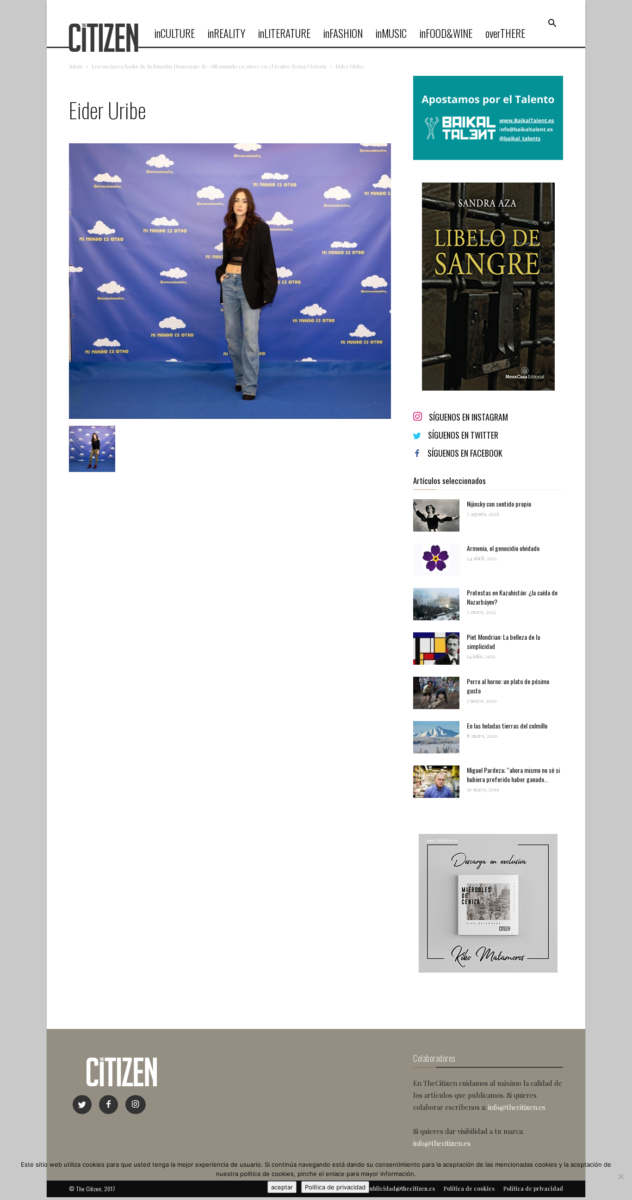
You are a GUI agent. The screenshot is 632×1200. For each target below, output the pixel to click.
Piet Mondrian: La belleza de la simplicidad (503, 641)
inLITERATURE (284, 33)
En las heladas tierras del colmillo (507, 725)
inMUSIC (391, 33)
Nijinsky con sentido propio (499, 503)
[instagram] (135, 1104)
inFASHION (343, 33)
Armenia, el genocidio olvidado (503, 548)
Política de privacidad (335, 1187)
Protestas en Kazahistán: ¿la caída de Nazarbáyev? (512, 597)
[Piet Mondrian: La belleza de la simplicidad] (436, 648)
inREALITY (226, 33)
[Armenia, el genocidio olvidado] (436, 560)
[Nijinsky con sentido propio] (436, 515)
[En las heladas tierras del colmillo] (436, 737)
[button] (552, 23)
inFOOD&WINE (446, 33)
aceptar (282, 1187)
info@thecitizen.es (516, 1107)
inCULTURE (175, 33)
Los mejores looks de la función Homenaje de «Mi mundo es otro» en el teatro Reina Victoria (209, 66)
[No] (620, 1176)
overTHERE (505, 33)
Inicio (76, 66)
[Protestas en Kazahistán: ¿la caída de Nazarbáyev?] (436, 604)
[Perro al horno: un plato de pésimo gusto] (436, 693)
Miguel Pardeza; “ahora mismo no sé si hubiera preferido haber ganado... (513, 774)
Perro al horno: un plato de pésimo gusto (508, 685)
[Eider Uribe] (230, 416)
